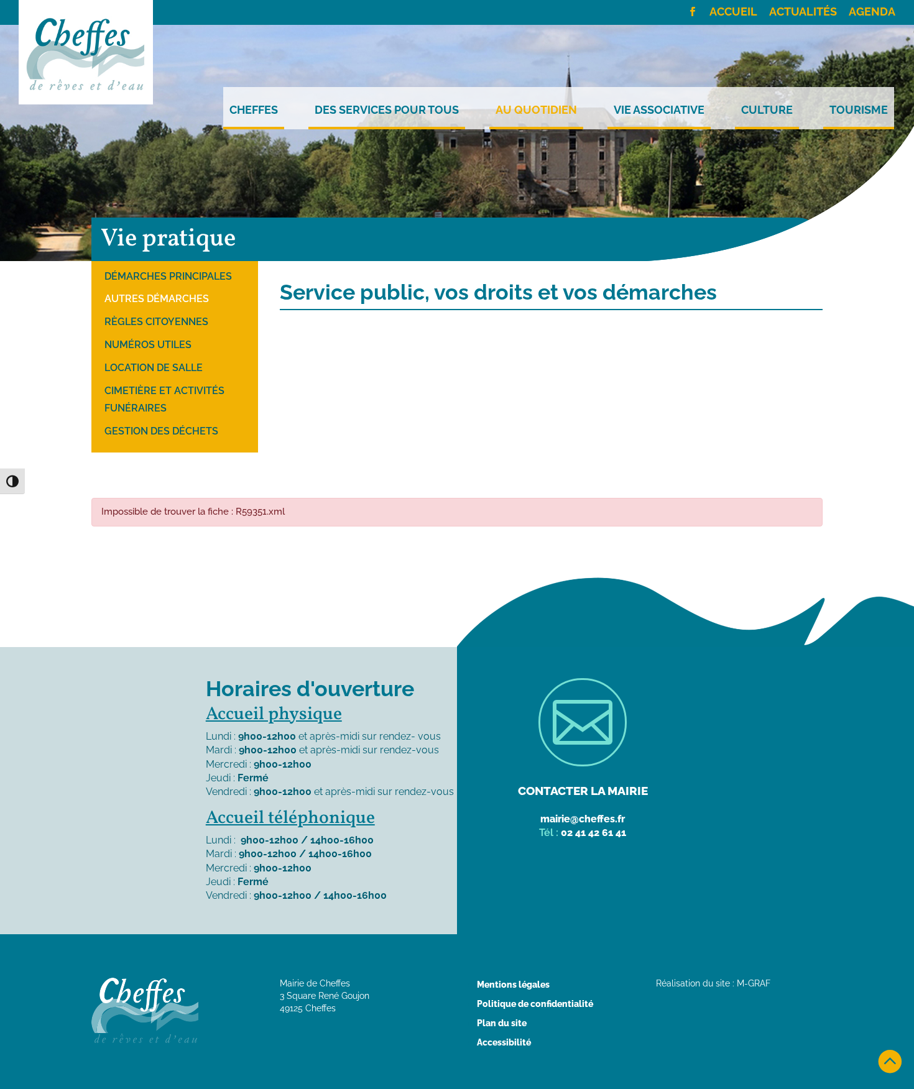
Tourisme (858, 110)
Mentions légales (513, 985)
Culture (767, 110)
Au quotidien (536, 110)
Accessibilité (504, 1042)
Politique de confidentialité (535, 1004)
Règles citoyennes (156, 322)
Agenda (872, 12)
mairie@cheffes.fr (582, 819)
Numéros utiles (148, 345)
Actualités (803, 12)
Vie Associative (659, 110)
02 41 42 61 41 (593, 833)
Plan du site (502, 1023)
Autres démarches (156, 299)
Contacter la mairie (583, 790)
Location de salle (153, 368)
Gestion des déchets (161, 431)
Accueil (733, 12)
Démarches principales (168, 276)
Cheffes (253, 110)
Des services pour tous (387, 110)
